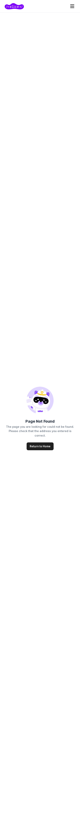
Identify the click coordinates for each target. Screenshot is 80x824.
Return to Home (40, 446)
